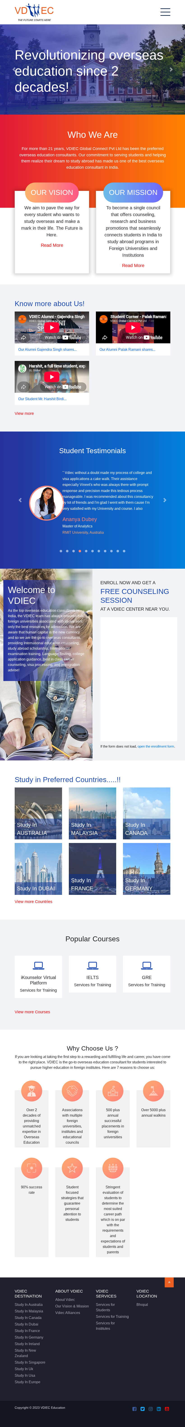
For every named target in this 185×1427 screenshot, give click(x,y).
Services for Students (105, 1307)
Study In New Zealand (25, 1353)
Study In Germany (29, 1337)
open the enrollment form (156, 746)
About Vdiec (65, 1300)
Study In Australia (29, 1305)
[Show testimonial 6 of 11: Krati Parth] (92, 551)
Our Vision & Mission (72, 1306)
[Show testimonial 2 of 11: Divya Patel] (67, 551)
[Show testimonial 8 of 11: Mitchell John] (105, 551)
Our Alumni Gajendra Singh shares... (47, 349)
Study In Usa (25, 1375)
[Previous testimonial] (20, 500)
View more (24, 413)
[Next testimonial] (165, 500)
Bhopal (142, 1305)
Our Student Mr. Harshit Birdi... (42, 399)
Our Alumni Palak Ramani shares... (127, 349)
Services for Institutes (105, 1325)
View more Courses (32, 1011)
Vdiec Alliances (67, 1313)
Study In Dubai (26, 1324)
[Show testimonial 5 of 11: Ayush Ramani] (86, 551)
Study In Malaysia (29, 1311)
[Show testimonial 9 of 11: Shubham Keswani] (111, 551)
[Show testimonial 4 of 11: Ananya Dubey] (80, 551)
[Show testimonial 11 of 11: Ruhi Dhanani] (124, 551)
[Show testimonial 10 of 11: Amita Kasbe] (117, 551)
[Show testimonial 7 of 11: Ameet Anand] (99, 551)
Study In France (27, 1331)
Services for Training (112, 1316)
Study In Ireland (27, 1344)
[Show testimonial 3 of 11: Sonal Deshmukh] (73, 551)
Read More (52, 245)
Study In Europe (27, 1382)
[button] (14, 69)
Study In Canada (28, 1318)
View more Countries (33, 901)
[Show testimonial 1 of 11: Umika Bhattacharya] (61, 551)
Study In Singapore (30, 1362)
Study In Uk (24, 1369)
